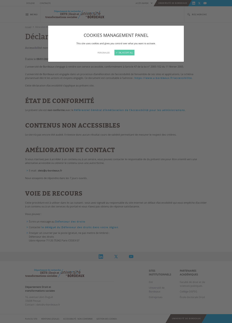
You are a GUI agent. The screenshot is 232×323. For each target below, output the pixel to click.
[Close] (116, 161)
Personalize (104, 52)
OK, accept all (125, 52)
